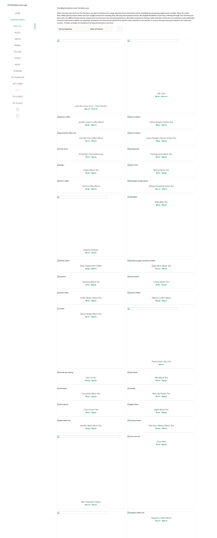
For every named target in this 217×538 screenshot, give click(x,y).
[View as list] (120, 29)
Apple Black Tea (161, 409)
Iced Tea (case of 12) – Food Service (91, 106)
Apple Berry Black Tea (161, 266)
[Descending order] (85, 29)
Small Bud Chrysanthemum (91, 154)
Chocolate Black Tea (91, 393)
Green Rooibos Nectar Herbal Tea (161, 138)
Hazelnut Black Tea (91, 282)
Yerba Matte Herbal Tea (91, 298)
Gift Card (161, 93)
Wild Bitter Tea (161, 202)
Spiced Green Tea (161, 170)
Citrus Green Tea (91, 409)
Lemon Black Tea (161, 282)
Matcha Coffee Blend (161, 298)
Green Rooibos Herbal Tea (161, 122)
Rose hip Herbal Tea (161, 393)
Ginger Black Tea (91, 170)
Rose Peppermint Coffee (91, 266)
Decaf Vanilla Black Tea (91, 314)
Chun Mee (161, 441)
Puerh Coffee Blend (91, 186)
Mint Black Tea (161, 377)
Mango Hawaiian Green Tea (161, 186)
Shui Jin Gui (91, 377)
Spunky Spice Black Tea (91, 425)
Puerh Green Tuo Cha (161, 361)
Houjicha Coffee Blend (161, 518)
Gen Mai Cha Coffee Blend (91, 138)
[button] (17, 116)
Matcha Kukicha (91, 250)
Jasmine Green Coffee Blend (91, 122)
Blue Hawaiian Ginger (91, 502)
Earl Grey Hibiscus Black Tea (161, 425)
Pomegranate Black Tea (161, 154)
